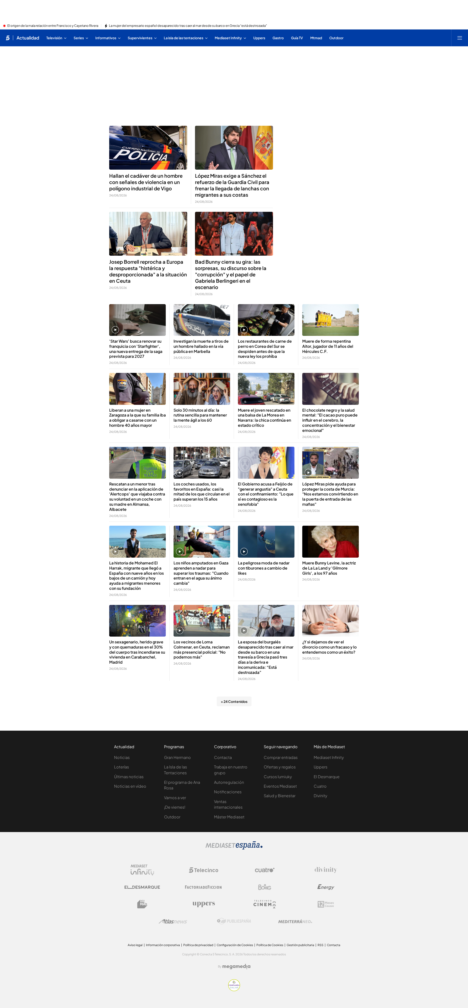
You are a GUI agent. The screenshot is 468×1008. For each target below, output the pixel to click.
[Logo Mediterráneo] (295, 921)
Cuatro (320, 786)
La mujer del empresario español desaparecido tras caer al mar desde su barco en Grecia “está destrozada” (188, 26)
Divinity (320, 795)
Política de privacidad (198, 945)
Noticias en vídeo (130, 786)
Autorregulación (229, 782)
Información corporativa (163, 945)
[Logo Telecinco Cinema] (265, 904)
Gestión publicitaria (300, 945)
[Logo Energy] (325, 887)
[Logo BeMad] (142, 904)
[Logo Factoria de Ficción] (203, 887)
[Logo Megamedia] (236, 966)
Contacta (223, 757)
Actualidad (28, 38)
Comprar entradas (281, 757)
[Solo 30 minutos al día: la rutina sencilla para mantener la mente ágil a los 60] (202, 389)
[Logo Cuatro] (264, 870)
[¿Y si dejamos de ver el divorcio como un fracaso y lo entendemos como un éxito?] (330, 621)
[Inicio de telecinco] (8, 37)
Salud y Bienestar (279, 795)
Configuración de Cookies (235, 945)
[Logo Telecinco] (203, 870)
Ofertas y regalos (280, 766)
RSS (320, 945)
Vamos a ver (175, 797)
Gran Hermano (177, 757)
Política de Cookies (269, 945)
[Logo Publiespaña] (234, 921)
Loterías (121, 766)
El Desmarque (327, 776)
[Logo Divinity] (326, 870)
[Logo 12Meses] (326, 904)
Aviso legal (135, 945)
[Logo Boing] (264, 887)
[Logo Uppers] (203, 904)
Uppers (320, 766)
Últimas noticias (129, 776)
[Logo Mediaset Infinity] (142, 870)
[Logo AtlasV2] (173, 921)
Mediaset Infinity (329, 757)
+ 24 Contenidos (234, 701)
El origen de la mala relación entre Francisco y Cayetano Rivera (52, 26)
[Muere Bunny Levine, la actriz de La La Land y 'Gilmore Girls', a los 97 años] (330, 542)
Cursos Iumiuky (278, 776)
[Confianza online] (234, 989)
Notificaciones (228, 791)
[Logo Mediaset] (234, 848)
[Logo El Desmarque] (142, 887)
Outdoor (172, 816)
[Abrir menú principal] (459, 37)
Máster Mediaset (229, 816)
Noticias (122, 757)
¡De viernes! (174, 807)
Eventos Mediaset (280, 786)
